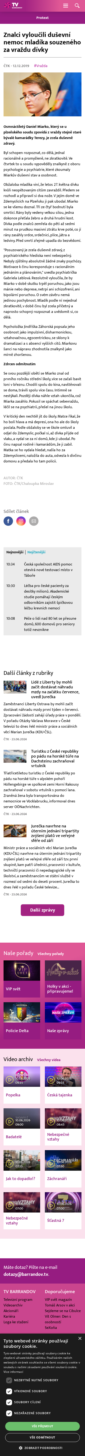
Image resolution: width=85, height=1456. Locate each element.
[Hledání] (77, 6)
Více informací (13, 1372)
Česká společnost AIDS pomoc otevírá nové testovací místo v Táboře (48, 570)
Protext (42, 18)
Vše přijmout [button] (42, 1426)
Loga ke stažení (16, 1322)
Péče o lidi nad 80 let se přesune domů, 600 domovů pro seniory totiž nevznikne (50, 624)
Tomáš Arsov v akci (60, 1305)
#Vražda (40, 66)
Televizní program (18, 1300)
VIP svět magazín (58, 1300)
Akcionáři (11, 1311)
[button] (42, 1448)
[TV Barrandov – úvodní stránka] (13, 5)
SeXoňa (51, 1328)
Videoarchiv (13, 1305)
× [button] (79, 1338)
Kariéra (9, 1316)
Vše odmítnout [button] (42, 1437)
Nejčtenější (36, 552)
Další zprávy (42, 910)
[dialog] (42, 1395)
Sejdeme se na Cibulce (63, 1311)
